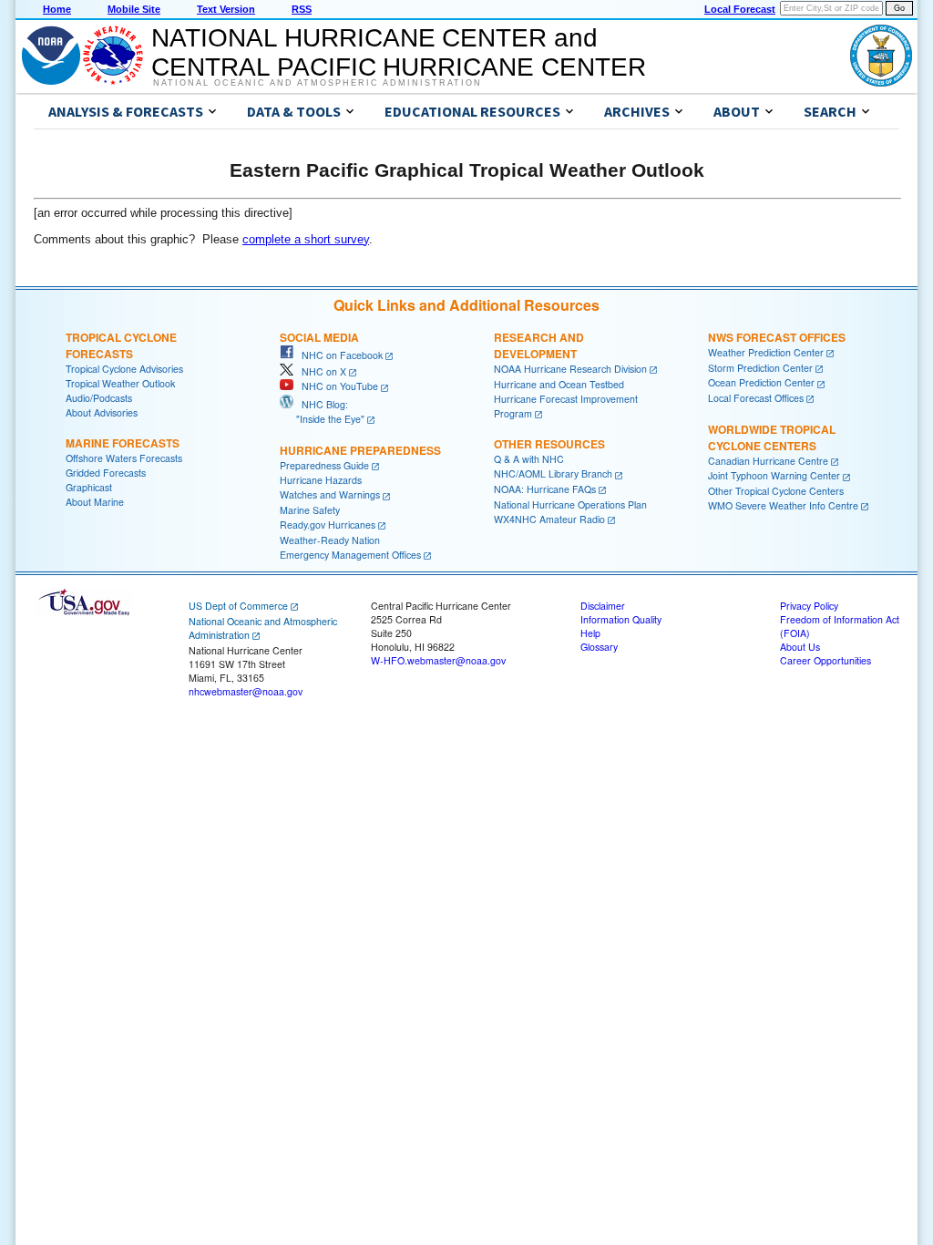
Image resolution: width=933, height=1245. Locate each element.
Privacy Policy (809, 605)
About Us (800, 646)
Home (57, 9)
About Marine (95, 502)
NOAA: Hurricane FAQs (545, 489)
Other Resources (549, 444)
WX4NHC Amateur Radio (549, 519)
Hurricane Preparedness (360, 450)
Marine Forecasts (122, 443)
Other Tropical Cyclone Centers (776, 491)
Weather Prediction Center (766, 352)
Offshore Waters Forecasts (124, 458)
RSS (302, 9)
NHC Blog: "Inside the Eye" (322, 411)
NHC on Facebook (338, 355)
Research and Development (539, 345)
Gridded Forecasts (106, 472)
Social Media (319, 337)
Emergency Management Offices (350, 554)
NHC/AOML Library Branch (553, 473)
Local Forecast (739, 9)
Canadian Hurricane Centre (768, 461)
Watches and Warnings (330, 494)
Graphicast (89, 487)
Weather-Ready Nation (330, 540)
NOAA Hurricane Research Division (570, 369)
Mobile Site (134, 9)
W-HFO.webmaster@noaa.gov (438, 660)
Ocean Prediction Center (761, 382)
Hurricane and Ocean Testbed (559, 384)
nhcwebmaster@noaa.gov (245, 691)
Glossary (599, 646)
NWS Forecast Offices (777, 337)
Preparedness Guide (324, 465)
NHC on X (319, 371)
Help (590, 633)
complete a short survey (305, 239)
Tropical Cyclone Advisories (124, 369)
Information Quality (620, 619)
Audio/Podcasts (99, 398)
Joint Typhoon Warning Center (774, 475)
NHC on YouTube (335, 386)
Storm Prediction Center (760, 368)
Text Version (226, 9)
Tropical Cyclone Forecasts (121, 345)
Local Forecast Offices (756, 398)
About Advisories (102, 412)
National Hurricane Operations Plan (570, 504)
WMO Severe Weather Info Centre (783, 505)
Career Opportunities (825, 660)
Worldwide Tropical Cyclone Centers (772, 437)
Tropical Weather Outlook (120, 383)
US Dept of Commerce (238, 605)
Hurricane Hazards (321, 480)
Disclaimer (602, 605)
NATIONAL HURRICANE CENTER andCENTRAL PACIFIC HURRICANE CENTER (398, 52)
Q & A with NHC (529, 459)
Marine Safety (310, 510)
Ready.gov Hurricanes (327, 524)
